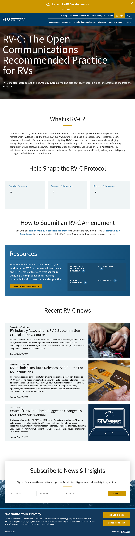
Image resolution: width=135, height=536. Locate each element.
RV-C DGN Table (105, 266)
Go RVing (63, 15)
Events (128, 22)
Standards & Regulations (85, 22)
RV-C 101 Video (105, 280)
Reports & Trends (115, 22)
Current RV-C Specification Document (77, 268)
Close (131, 3)
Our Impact (66, 22)
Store (110, 15)
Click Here (65, 9)
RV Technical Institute (79, 15)
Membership (54, 22)
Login (121, 15)
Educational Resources (25, 286)
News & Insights (98, 15)
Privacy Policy (10, 531)
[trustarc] (125, 532)
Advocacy (102, 22)
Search (128, 15)
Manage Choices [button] (116, 515)
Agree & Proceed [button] (116, 523)
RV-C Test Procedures (76, 281)
